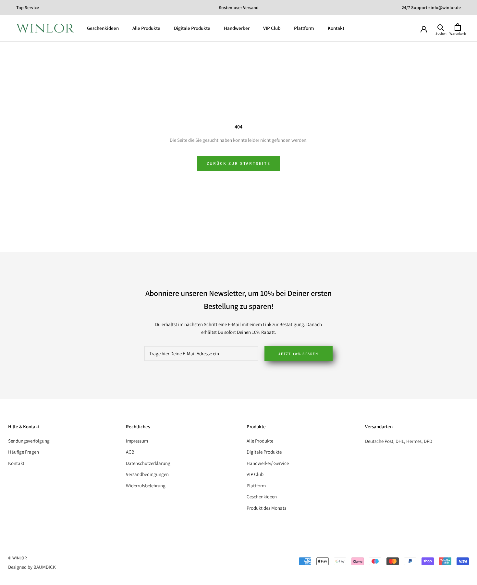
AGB (130, 452)
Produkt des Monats (266, 508)
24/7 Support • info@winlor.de (431, 7)
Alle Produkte (146, 28)
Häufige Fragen (23, 452)
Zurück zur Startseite (239, 163)
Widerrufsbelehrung (145, 485)
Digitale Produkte (192, 28)
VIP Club (271, 28)
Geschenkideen (103, 28)
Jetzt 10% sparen (298, 353)
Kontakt (336, 28)
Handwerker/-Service (268, 463)
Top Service (27, 7)
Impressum (137, 441)
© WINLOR (17, 558)
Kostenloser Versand (239, 7)
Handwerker (237, 28)
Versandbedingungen (147, 474)
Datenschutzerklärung (148, 463)
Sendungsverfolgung (29, 441)
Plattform (304, 28)
